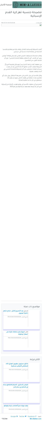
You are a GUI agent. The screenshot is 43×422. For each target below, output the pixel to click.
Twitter (22, 416)
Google (13, 416)
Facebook (31, 416)
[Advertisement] (21, 277)
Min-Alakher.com (35, 419)
